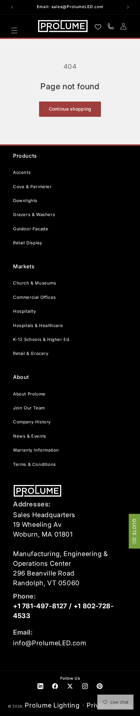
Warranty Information (36, 450)
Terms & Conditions (34, 464)
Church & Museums (34, 282)
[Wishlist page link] (98, 26)
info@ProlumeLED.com (49, 643)
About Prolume (29, 393)
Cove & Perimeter (32, 186)
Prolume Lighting (52, 705)
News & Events (29, 436)
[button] (14, 30)
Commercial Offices (34, 297)
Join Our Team (29, 407)
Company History (32, 421)
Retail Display (27, 242)
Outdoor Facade (30, 228)
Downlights (25, 200)
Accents (22, 172)
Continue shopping (70, 109)
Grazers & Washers (34, 214)
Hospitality (24, 311)
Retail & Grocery (31, 353)
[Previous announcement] (12, 7)
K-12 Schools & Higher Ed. (42, 339)
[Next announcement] (128, 7)
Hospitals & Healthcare (38, 325)
